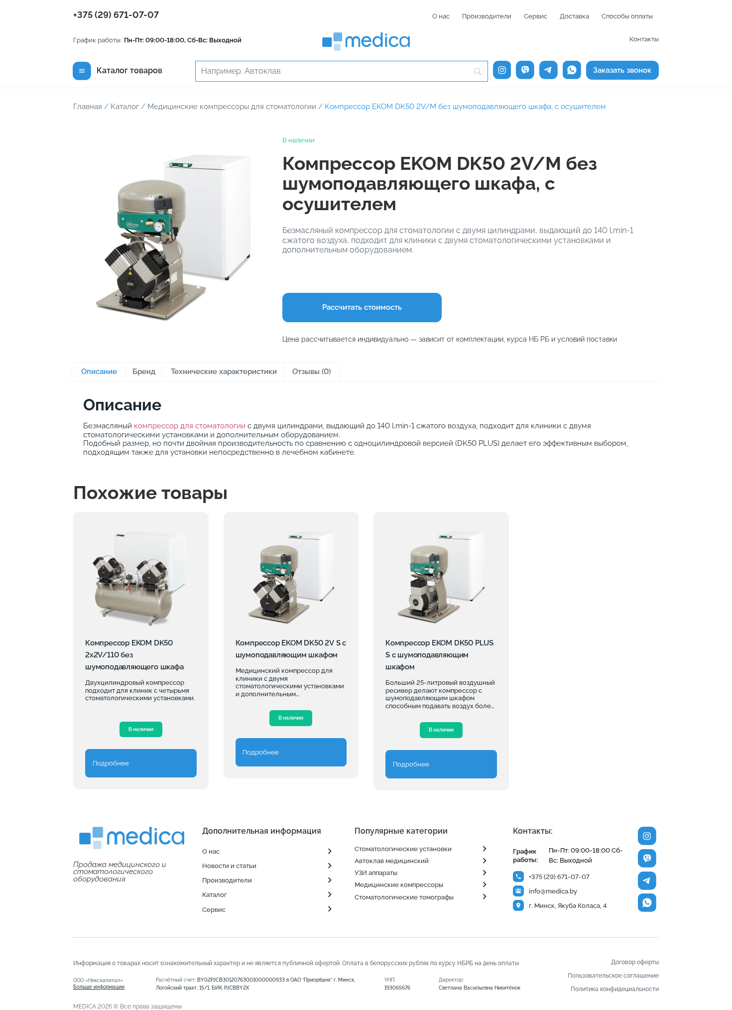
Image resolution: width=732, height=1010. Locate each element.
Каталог (125, 106)
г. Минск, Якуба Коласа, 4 (568, 905)
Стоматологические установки (403, 849)
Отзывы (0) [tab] (311, 371)
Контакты (644, 39)
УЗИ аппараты (376, 873)
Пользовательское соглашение (613, 975)
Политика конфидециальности (615, 989)
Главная (87, 106)
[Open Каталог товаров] (82, 71)
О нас (441, 16)
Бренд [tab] (143, 371)
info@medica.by (553, 891)
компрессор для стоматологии (189, 425)
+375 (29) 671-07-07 (116, 14)
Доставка (574, 16)
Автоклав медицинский (392, 861)
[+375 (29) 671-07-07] (518, 876)
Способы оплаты (627, 16)
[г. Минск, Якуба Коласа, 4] (518, 905)
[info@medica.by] (518, 890)
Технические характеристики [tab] (224, 371)
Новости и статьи (229, 866)
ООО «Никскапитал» (98, 983)
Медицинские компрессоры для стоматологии (231, 106)
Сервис (535, 16)
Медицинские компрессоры (399, 884)
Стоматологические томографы (404, 897)
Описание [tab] (99, 371)
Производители (486, 16)
